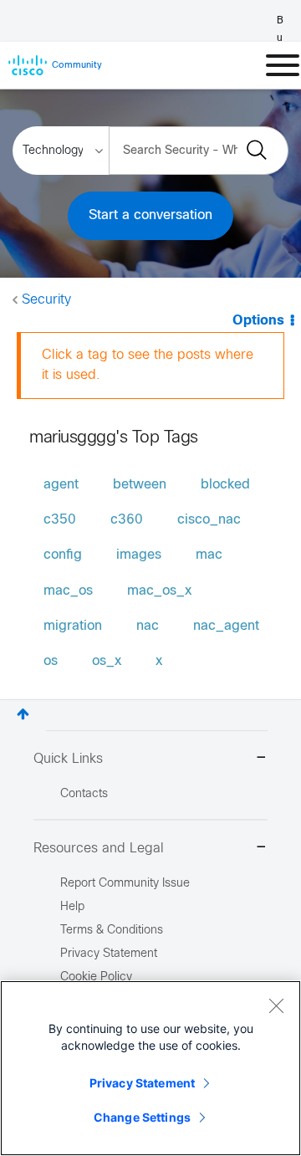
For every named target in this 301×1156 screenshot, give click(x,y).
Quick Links (68, 759)
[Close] (276, 1005)
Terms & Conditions (111, 930)
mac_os (68, 591)
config (62, 555)
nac (147, 626)
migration (72, 626)
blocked (225, 484)
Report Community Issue (125, 883)
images (138, 555)
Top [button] (23, 714)
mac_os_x (159, 591)
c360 (126, 520)
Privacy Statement (142, 1083)
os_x (106, 661)
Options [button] (258, 321)
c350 (59, 520)
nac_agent (226, 626)
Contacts (84, 794)
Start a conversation (150, 215)
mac (209, 555)
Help (72, 907)
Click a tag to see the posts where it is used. (147, 365)
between (139, 484)
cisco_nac (209, 520)
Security (46, 300)
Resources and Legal (98, 848)
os (50, 661)
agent (61, 484)
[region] (150, 1068)
